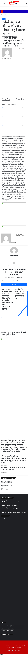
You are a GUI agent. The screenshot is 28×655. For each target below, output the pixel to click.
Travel (8, 630)
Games (7, 628)
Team (17, 628)
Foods (3, 628)
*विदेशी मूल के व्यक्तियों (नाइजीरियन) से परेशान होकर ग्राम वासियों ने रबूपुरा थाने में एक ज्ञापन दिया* (14, 459)
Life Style (12, 628)
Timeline (3, 630)
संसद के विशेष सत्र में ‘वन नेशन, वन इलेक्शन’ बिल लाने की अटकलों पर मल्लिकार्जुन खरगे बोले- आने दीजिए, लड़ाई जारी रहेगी (6, 485)
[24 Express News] (14, 3)
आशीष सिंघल (14, 256)
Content (21, 625)
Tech (21, 628)
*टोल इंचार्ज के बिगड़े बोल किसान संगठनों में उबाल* (13, 469)
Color (17, 625)
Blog (6, 14)
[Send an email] (16, 56)
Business (7, 625)
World (12, 630)
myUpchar (14, 98)
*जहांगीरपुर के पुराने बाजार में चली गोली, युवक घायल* (13, 333)
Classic (12, 625)
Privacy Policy (13, 647)
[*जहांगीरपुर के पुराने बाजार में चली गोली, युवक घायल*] (14, 324)
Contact (19, 647)
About (3, 625)
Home (3, 14)
